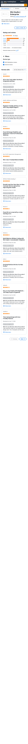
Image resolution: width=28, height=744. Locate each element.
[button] (4, 38)
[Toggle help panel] (26, 8)
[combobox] (12, 5)
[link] (17, 8)
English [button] (22, 1)
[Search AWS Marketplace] (25, 5)
